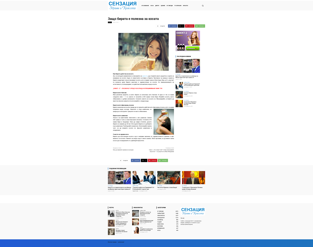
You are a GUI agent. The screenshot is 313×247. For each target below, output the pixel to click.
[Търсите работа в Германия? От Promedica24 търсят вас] (179, 85)
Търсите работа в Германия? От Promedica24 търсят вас (192, 84)
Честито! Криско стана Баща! (167, 187)
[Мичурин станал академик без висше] (111, 231)
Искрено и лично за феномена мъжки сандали (145, 213)
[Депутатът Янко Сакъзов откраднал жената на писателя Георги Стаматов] (111, 213)
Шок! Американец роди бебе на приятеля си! (146, 221)
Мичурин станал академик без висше (121, 231)
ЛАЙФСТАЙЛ (187, 82)
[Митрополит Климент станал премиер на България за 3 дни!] (111, 223)
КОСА (110, 22)
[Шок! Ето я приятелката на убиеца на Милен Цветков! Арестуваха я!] (188, 66)
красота (145, 76)
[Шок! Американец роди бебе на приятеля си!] (135, 221)
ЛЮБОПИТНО (143, 218)
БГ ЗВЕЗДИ (178, 74)
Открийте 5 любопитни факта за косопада (146, 229)
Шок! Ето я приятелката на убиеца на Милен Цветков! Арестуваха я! (187, 76)
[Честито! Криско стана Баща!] (179, 94)
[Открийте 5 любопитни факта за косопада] (135, 230)
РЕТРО (117, 210)
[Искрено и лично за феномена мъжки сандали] (135, 213)
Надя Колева (135, 191)
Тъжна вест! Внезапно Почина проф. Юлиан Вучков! (190, 103)
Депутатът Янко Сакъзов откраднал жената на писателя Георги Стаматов (123, 214)
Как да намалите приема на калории (123, 150)
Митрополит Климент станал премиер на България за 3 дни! (122, 223)
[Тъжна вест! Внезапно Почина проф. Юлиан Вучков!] (179, 103)
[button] (202, 5)
